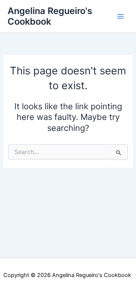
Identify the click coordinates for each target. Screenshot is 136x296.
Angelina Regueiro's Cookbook (50, 16)
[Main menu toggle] (120, 16)
